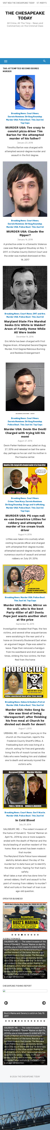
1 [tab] (12, 935)
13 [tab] (44, 1021)
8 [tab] (34, 935)
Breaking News (18, 113)
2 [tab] (15, 935)
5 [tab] (25, 935)
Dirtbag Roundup (33, 117)
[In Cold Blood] (25, 789)
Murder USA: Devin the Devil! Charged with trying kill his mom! (25, 432)
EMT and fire (39, 314)
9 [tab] (38, 935)
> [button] (44, 916)
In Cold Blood (25, 820)
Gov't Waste (39, 812)
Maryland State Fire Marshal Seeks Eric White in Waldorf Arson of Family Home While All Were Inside (25, 327)
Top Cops (25, 123)
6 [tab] (28, 935)
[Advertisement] (25, 44)
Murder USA (12, 120)
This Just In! (37, 120)
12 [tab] (41, 1021)
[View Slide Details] (25, 1003)
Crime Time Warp (16, 501)
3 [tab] (18, 935)
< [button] (6, 916)
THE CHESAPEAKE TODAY (25, 15)
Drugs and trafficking (33, 505)
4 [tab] (22, 935)
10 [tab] (34, 1021)
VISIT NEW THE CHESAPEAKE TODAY (19, 3)
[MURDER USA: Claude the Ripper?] (25, 189)
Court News (33, 113)
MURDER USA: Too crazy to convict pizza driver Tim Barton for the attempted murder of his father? (25, 133)
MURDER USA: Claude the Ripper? (25, 233)
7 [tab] (31, 935)
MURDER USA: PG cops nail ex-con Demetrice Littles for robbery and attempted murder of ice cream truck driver (25, 523)
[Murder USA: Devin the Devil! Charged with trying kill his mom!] (25, 386)
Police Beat (24, 120)
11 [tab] (38, 1021)
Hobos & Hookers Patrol (33, 702)
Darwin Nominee (16, 117)
